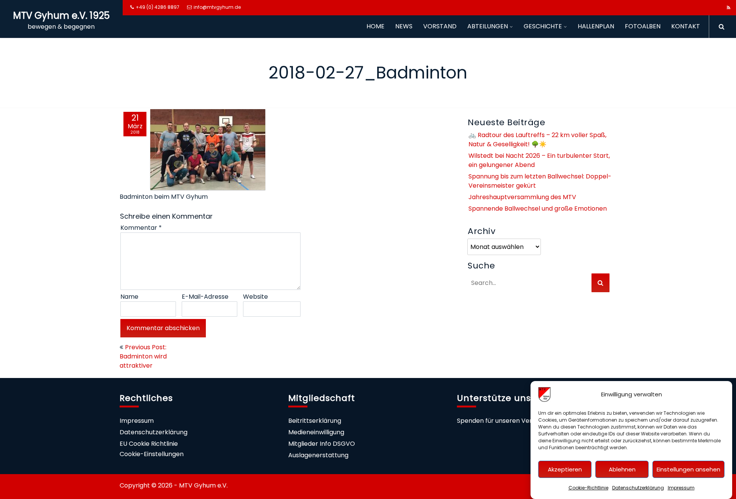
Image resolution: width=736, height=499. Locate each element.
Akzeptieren (565, 469)
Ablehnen (622, 469)
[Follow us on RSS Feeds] (728, 7)
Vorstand (440, 26)
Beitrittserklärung (314, 420)
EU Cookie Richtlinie (149, 443)
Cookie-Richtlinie (588, 487)
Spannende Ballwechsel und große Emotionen (537, 208)
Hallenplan (596, 26)
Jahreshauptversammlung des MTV (522, 197)
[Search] (719, 26)
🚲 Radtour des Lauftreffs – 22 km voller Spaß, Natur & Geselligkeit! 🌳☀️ (537, 140)
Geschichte (543, 26)
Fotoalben (642, 26)
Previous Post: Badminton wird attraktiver (143, 356)
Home (375, 26)
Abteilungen (487, 26)
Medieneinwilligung (316, 432)
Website (255, 296)
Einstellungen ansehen (688, 469)
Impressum (681, 487)
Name (129, 296)
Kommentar (141, 227)
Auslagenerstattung (318, 455)
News (403, 26)
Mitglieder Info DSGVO (321, 443)
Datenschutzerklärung (638, 487)
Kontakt (685, 26)
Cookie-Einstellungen (152, 454)
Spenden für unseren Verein (499, 420)
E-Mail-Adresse (205, 296)
